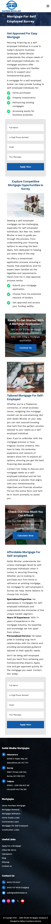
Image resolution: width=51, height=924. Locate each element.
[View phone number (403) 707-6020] (3, 887)
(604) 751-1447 (13, 882)
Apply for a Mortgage (11, 846)
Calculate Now (26, 535)
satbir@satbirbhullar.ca (17, 893)
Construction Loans (10, 830)
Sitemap (5, 862)
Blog (4, 858)
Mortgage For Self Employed (15, 826)
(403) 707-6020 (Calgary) (18, 887)
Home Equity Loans (10, 817)
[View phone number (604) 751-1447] (3, 882)
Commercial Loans (10, 822)
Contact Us (26, 347)
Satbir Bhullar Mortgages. (28, 918)
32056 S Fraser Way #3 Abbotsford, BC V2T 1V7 (17, 758)
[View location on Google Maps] (3, 754)
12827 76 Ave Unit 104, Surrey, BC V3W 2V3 (17, 772)
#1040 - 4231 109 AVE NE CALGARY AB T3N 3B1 (18, 785)
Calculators (7, 854)
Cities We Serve (9, 850)
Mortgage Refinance (11, 813)
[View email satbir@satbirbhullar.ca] (4, 893)
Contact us (7, 866)
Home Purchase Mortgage (14, 805)
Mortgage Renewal (10, 809)
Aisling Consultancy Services (30, 921)
